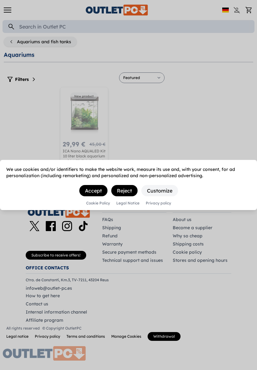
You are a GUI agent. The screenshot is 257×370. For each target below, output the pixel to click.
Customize (159, 191)
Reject (124, 191)
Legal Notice (127, 203)
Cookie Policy (98, 203)
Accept (93, 191)
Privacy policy (158, 203)
